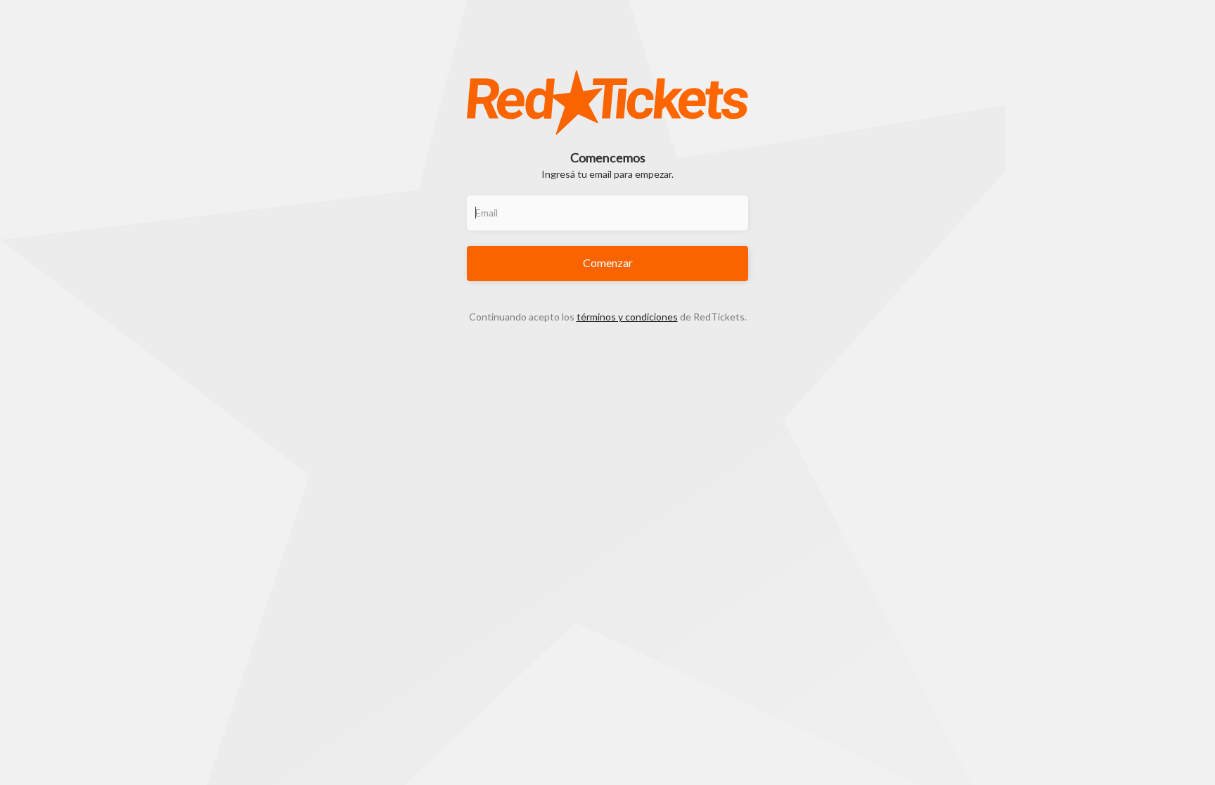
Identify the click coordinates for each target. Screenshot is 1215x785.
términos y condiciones (627, 317)
